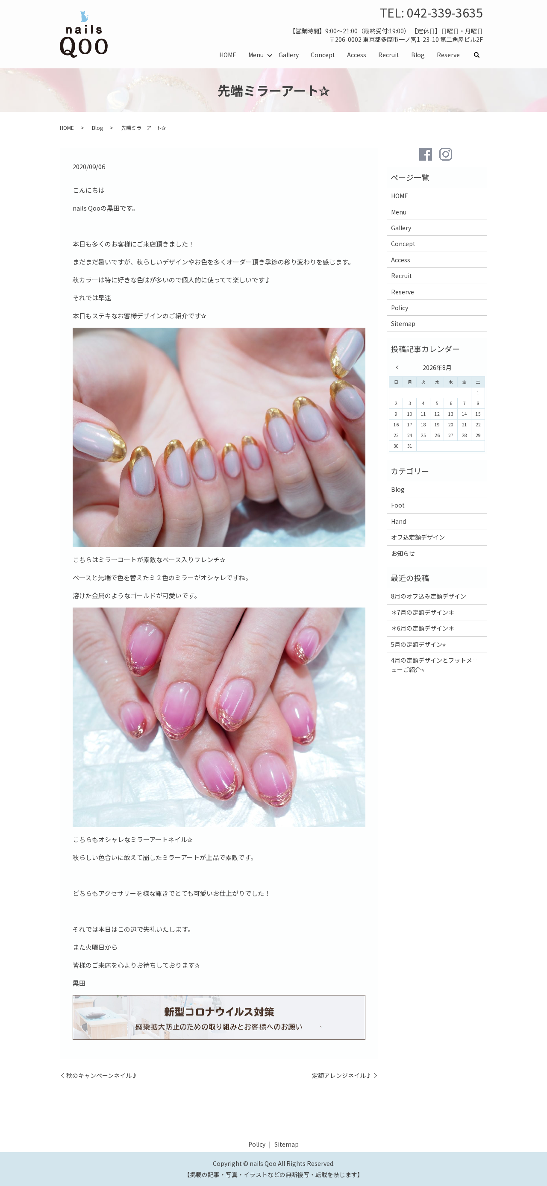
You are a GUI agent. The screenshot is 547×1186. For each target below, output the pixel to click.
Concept (323, 54)
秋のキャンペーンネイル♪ (102, 1076)
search (480, 55)
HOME (227, 54)
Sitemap (403, 323)
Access (356, 54)
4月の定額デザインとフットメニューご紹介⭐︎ (434, 665)
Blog (418, 54)
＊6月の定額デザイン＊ (422, 628)
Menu (256, 54)
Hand (398, 521)
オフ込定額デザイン (418, 537)
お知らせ (403, 553)
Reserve (448, 54)
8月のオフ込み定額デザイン (428, 596)
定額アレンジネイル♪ (342, 1076)
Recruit (388, 54)
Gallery (289, 54)
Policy (399, 307)
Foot (398, 505)
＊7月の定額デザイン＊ (422, 612)
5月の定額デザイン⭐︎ (418, 644)
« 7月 (399, 367)
